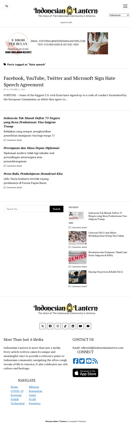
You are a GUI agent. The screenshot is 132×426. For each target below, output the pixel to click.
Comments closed (14, 140)
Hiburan (34, 387)
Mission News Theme (56, 421)
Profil (32, 399)
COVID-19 (17, 391)
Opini (32, 395)
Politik (15, 399)
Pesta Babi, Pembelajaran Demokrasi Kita (33, 174)
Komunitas (35, 391)
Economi (16, 395)
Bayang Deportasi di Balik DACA (106, 271)
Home (14, 387)
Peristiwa (34, 403)
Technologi (18, 403)
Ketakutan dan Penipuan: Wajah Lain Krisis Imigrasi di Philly (108, 254)
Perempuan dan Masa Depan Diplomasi (31, 148)
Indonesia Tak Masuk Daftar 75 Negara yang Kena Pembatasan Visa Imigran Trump (32, 122)
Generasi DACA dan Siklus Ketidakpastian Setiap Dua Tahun (106, 234)
